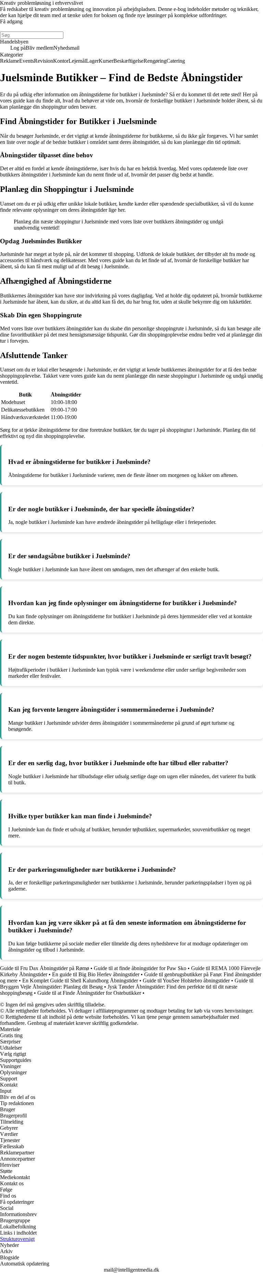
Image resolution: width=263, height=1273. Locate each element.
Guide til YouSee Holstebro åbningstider (186, 980)
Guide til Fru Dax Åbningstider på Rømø (44, 968)
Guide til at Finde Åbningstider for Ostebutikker (89, 993)
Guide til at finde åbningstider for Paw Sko (140, 968)
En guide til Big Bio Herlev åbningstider (95, 974)
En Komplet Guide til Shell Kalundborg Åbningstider (80, 980)
